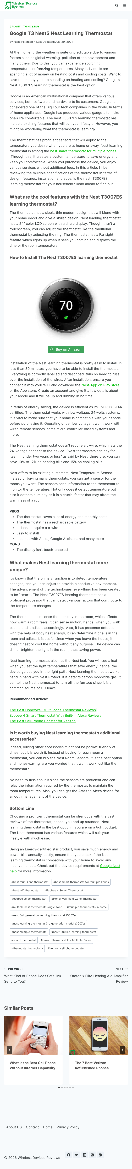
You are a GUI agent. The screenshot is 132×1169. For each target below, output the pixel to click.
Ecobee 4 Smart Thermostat (64, 890)
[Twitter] (76, 1155)
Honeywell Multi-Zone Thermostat (74, 898)
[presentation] (33, 1035)
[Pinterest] (92, 1155)
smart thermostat (24, 940)
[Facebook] (68, 1155)
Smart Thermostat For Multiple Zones (66, 940)
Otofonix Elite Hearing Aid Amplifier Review (99, 975)
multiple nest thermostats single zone (37, 907)
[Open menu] (125, 5)
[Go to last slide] (9, 1050)
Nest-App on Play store (100, 385)
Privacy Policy (68, 1127)
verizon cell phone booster (66, 948)
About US (14, 1127)
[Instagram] (84, 1155)
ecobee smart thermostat (29, 898)
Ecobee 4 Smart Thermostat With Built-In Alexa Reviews (55, 715)
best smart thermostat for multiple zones (83, 151)
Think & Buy (31, 26)
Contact (32, 1127)
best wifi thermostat (26, 890)
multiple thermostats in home (87, 907)
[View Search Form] (117, 5)
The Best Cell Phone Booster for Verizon (43, 721)
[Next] (122, 1050)
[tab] (59, 1087)
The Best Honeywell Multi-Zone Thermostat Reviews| (53, 710)
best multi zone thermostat (30, 882)
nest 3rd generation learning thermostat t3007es (44, 915)
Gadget (15, 26)
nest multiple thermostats (29, 932)
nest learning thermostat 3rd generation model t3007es (48, 923)
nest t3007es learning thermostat (73, 932)
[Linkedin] (100, 1155)
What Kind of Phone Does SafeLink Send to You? (32, 975)
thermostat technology (27, 948)
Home (48, 1127)
